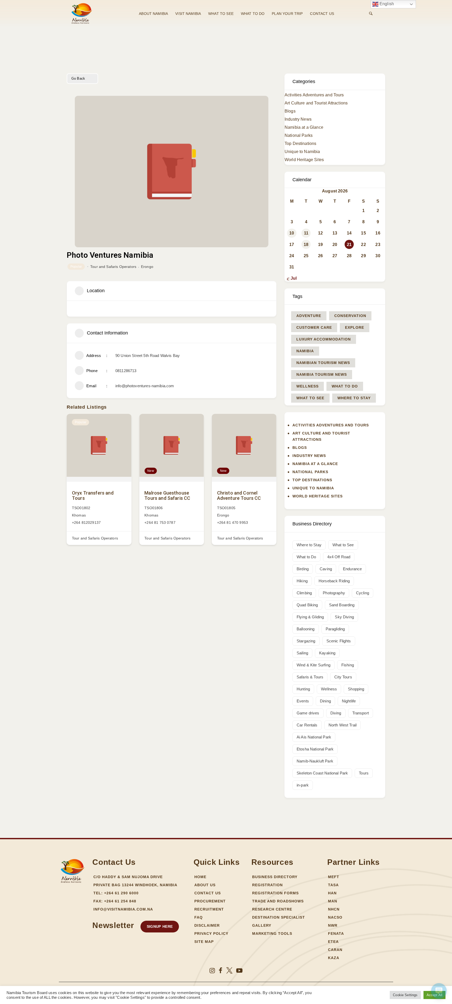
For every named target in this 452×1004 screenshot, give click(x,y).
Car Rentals (307, 725)
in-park (303, 785)
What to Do (345, 386)
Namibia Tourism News (321, 374)
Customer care (314, 327)
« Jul (292, 278)
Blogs (290, 111)
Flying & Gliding (310, 617)
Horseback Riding (334, 581)
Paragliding (335, 629)
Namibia (305, 351)
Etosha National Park (315, 749)
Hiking (302, 581)
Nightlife (349, 701)
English (386, 4)
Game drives (308, 713)
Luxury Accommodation (323, 339)
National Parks (299, 135)
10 (291, 233)
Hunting (303, 689)
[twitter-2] (229, 970)
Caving (326, 569)
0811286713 (126, 370)
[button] (159, 926)
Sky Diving (344, 617)
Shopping (356, 689)
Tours (364, 773)
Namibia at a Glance (304, 127)
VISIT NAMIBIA (188, 13)
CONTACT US (322, 13)
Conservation (350, 316)
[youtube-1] (239, 970)
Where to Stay (354, 398)
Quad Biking (307, 605)
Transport (360, 713)
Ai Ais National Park (314, 737)
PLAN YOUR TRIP (287, 13)
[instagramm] (212, 970)
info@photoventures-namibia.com (144, 386)
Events (303, 701)
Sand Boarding (342, 605)
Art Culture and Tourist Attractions (316, 103)
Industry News (298, 119)
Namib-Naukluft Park (315, 761)
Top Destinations (300, 143)
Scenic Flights (338, 641)
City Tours (343, 677)
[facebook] (220, 970)
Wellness (307, 386)
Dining (325, 701)
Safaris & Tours (310, 677)
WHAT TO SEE (221, 13)
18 (306, 244)
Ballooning (306, 629)
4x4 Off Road (339, 557)
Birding (303, 569)
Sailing (302, 653)
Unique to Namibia (302, 151)
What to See (310, 398)
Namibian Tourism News (323, 363)
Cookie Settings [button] (405, 995)
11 (306, 233)
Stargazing (306, 641)
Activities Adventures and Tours (314, 95)
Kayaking (327, 653)
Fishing (347, 665)
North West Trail (343, 725)
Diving (335, 713)
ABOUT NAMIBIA (153, 13)
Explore (354, 327)
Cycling (362, 593)
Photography (334, 593)
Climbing (304, 593)
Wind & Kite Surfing (313, 665)
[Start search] (371, 13)
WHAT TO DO (253, 13)
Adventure (308, 316)
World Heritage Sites (304, 159)
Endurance (352, 569)
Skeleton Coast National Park (322, 773)
